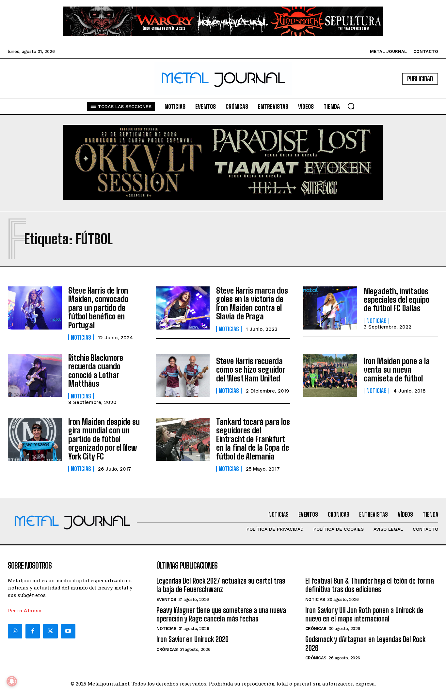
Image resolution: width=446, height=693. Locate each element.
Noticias (81, 337)
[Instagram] (15, 631)
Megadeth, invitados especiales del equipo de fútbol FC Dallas (396, 299)
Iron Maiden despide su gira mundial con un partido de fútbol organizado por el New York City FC (104, 439)
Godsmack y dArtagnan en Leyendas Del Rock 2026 (365, 643)
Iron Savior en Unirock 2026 (192, 639)
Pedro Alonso (24, 610)
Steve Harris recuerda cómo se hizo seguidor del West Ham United (250, 369)
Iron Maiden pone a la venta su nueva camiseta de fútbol (397, 369)
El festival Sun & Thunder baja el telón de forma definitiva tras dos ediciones (369, 585)
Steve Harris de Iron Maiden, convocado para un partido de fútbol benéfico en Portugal (98, 308)
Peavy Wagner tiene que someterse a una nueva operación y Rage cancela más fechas (221, 614)
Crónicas (167, 649)
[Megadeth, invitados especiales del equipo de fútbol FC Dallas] (330, 308)
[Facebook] (32, 631)
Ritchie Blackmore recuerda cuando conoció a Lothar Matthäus (95, 370)
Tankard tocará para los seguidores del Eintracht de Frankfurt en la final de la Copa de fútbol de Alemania (253, 439)
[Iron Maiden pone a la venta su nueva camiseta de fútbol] (330, 375)
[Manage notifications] (12, 681)
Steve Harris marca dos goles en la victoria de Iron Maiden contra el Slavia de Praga (252, 303)
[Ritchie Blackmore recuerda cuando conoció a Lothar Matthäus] (35, 375)
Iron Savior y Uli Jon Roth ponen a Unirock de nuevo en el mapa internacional (364, 614)
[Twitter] (50, 631)
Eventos (166, 599)
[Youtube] (68, 631)
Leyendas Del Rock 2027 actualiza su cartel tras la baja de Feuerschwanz (220, 585)
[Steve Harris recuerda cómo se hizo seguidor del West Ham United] (183, 375)
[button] (351, 106)
